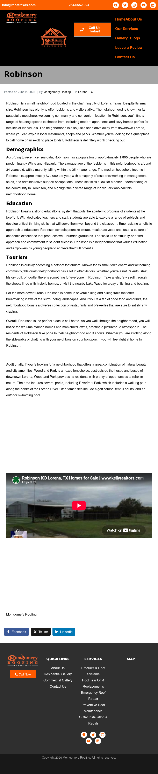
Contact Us (125, 57)
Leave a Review (129, 47)
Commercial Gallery (57, 680)
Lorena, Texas (111, 103)
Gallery (121, 38)
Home (120, 19)
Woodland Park (45, 370)
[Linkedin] (153, 5)
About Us (133, 19)
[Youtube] (144, 5)
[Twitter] (125, 5)
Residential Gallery (58, 674)
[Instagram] (134, 5)
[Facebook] (116, 5)
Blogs (135, 38)
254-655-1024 (79, 4)
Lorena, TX (85, 92)
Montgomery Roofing (57, 92)
